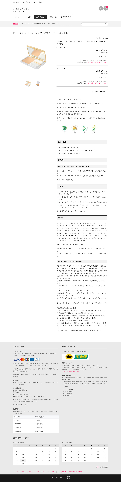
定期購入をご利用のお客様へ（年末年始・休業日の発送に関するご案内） (50, 24)
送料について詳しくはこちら (71, 371)
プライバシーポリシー (27, 472)
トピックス (53, 17)
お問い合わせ (40, 472)
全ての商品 (40, 17)
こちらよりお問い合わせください (98, 62)
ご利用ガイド (66, 17)
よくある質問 (62, 472)
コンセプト (28, 17)
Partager (21, 8)
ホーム (17, 17)
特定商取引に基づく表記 (76, 472)
